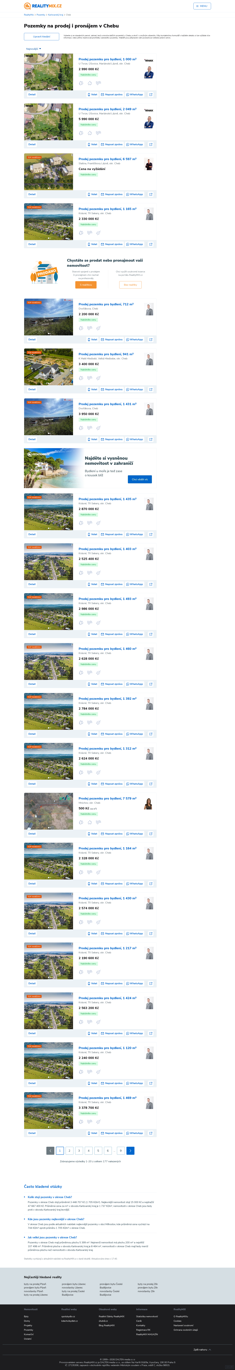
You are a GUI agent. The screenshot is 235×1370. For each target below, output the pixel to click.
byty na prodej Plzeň (35, 1284)
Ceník (139, 1320)
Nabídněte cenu (88, 74)
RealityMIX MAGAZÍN (147, 1334)
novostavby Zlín (146, 1291)
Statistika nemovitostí (147, 1316)
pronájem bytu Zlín (148, 1287)
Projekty (28, 1325)
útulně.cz (103, 1320)
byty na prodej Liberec (36, 1294)
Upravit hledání (41, 36)
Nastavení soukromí (183, 1325)
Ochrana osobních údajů (186, 1329)
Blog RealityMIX (107, 1325)
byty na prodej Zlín (148, 1284)
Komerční (28, 1334)
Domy (27, 1320)
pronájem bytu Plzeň (35, 1287)
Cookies (177, 1320)
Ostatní (27, 1338)
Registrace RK (143, 1329)
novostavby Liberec (72, 1287)
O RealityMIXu (181, 1316)
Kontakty (140, 1325)
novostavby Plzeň (33, 1291)
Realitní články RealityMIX (111, 1316)
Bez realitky (130, 285)
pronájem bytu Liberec (74, 1284)
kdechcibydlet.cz (69, 1320)
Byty (26, 1316)
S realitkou (86, 285)
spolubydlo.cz (68, 1316)
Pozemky (28, 1329)
